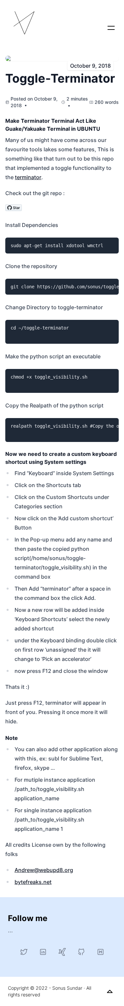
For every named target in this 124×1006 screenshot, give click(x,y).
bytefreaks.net (33, 882)
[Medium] (100, 952)
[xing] (62, 952)
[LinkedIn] (43, 952)
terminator (28, 177)
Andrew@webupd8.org (44, 870)
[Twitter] (24, 952)
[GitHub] (81, 952)
